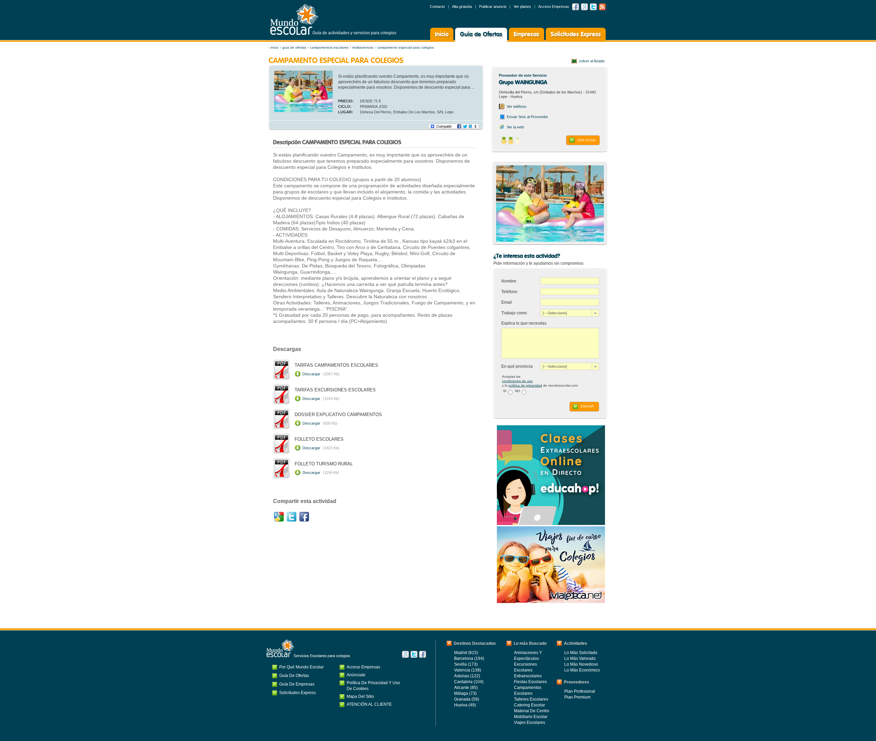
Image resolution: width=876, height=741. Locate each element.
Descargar (320, 374)
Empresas (526, 35)
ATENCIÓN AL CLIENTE (369, 704)
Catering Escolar (529, 705)
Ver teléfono (516, 106)
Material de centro (531, 710)
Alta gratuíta (462, 6)
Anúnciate (356, 675)
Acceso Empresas (553, 6)
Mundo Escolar (294, 19)
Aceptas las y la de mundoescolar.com (540, 381)
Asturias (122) (467, 676)
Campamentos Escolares (329, 47)
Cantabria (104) (469, 681)
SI (504, 391)
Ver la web (515, 127)
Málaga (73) (465, 693)
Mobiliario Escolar (531, 716)
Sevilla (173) (466, 664)
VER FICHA (586, 140)
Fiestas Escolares (530, 681)
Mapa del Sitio (360, 696)
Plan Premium (577, 697)
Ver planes (522, 6)
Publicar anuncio (492, 6)
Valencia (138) (467, 670)
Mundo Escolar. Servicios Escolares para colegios (308, 648)
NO (517, 391)
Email (507, 302)
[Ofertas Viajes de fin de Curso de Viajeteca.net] (551, 601)
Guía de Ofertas (481, 35)
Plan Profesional (579, 691)
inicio (275, 47)
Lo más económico (582, 670)
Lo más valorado (580, 658)
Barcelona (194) (469, 658)
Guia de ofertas (294, 47)
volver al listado (592, 61)
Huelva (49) (465, 705)
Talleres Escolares (531, 699)
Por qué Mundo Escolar (301, 667)
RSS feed (602, 6)
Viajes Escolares (529, 722)
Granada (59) (466, 699)
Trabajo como (514, 313)
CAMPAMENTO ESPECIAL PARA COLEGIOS (405, 47)
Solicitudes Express (576, 35)
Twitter (593, 6)
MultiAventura (362, 47)
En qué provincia (517, 366)
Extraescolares (528, 676)
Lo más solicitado (580, 652)
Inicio (442, 35)
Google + (584, 6)
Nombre (509, 281)
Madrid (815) (466, 652)
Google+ (279, 517)
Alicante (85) (466, 687)
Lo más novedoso (581, 664)
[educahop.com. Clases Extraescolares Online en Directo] (551, 523)
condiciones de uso (517, 381)
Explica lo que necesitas (523, 323)
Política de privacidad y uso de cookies (373, 685)
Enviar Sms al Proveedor (527, 117)
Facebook (575, 6)
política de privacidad (525, 385)
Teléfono (509, 291)
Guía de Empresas (296, 684)
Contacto (437, 6)
